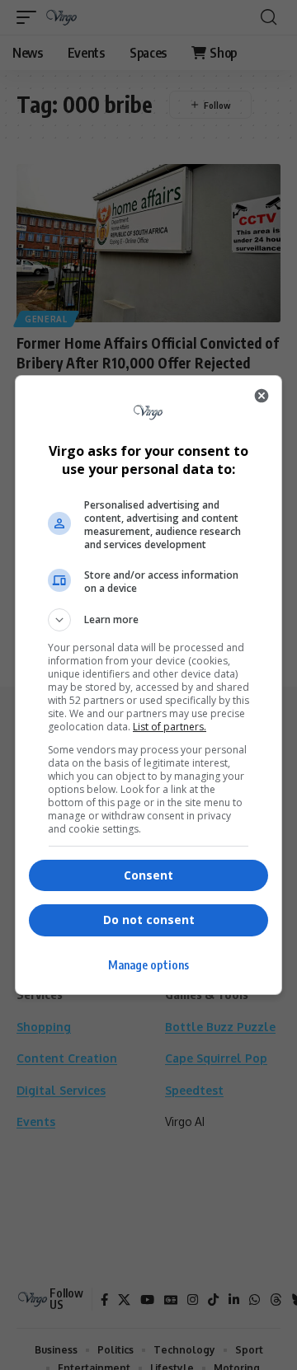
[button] (148, 619)
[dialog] (148, 685)
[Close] (261, 395)
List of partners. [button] (169, 727)
